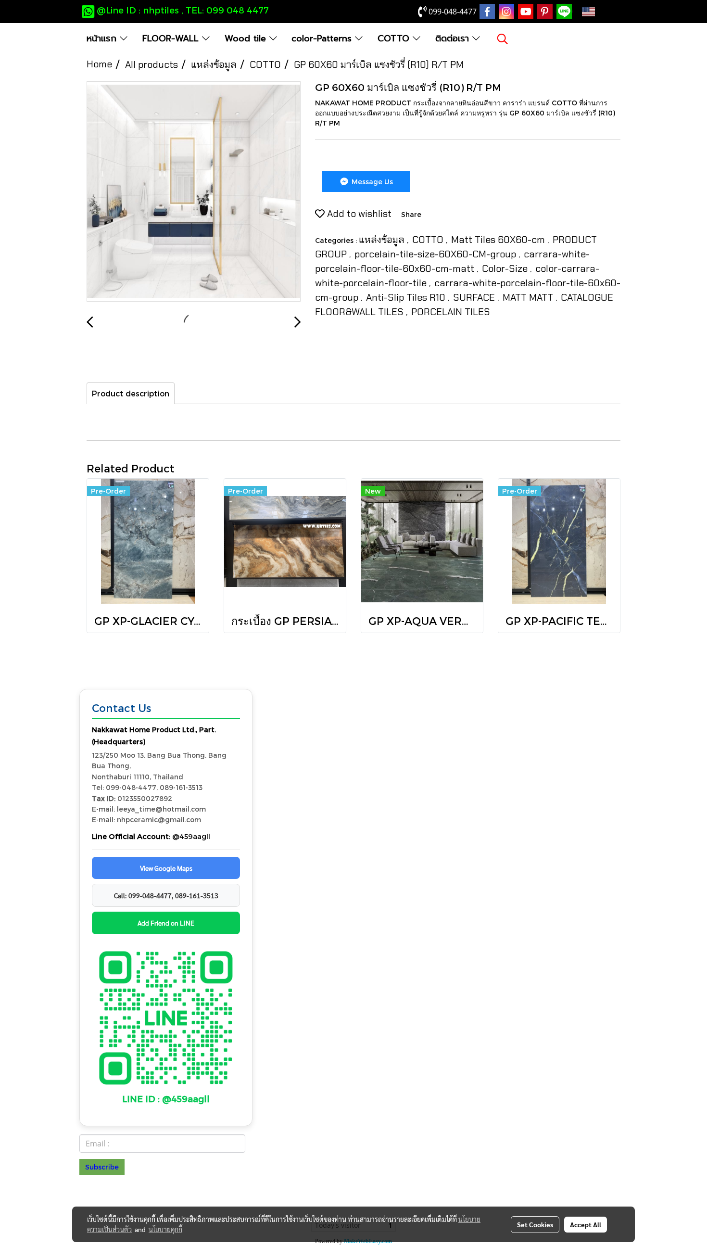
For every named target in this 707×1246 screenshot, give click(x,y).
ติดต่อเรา (453, 38)
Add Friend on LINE (166, 922)
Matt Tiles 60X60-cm (499, 239)
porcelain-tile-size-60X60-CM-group (436, 254)
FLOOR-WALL (172, 38)
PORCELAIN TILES (450, 311)
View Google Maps (166, 868)
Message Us (371, 182)
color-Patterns (323, 38)
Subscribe (102, 1167)
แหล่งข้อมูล (383, 239)
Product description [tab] (130, 393)
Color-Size (506, 268)
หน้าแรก (103, 38)
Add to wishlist (358, 213)
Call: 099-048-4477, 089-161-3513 (166, 895)
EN (603, 11)
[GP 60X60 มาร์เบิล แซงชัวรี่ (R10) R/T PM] (193, 192)
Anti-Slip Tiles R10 (407, 297)
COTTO (395, 38)
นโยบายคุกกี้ (165, 1229)
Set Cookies (535, 1224)
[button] (502, 39)
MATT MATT (529, 297)
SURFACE (475, 297)
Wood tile (247, 38)
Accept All (585, 1224)
